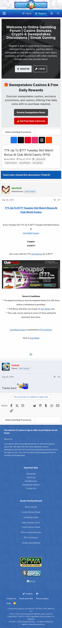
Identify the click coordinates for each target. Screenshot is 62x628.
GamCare (31, 477)
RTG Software (45, 329)
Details (31, 619)
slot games (37, 163)
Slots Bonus (36, 254)
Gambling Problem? (31, 484)
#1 (59, 200)
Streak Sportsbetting (31, 543)
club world (40, 159)
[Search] (58, 13)
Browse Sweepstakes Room (31, 112)
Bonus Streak (31, 507)
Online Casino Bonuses (31, 532)
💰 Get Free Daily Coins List (31, 121)
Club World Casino (31, 233)
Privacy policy (42, 598)
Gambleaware (31, 481)
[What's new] (51, 13)
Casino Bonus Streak (31, 512)
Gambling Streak (31, 517)
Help (9, 603)
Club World (34, 338)
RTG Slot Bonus (31, 537)
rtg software (24, 163)
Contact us (11, 598)
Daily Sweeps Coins (31, 522)
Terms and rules (26, 598)
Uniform (29, 594)
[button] (4, 13)
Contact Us (31, 488)
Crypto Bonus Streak (31, 527)
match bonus (11, 163)
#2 (59, 377)
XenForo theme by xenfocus (33, 624)
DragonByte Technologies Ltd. (42, 616)
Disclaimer (31, 474)
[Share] (55, 200)
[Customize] (37, 593)
